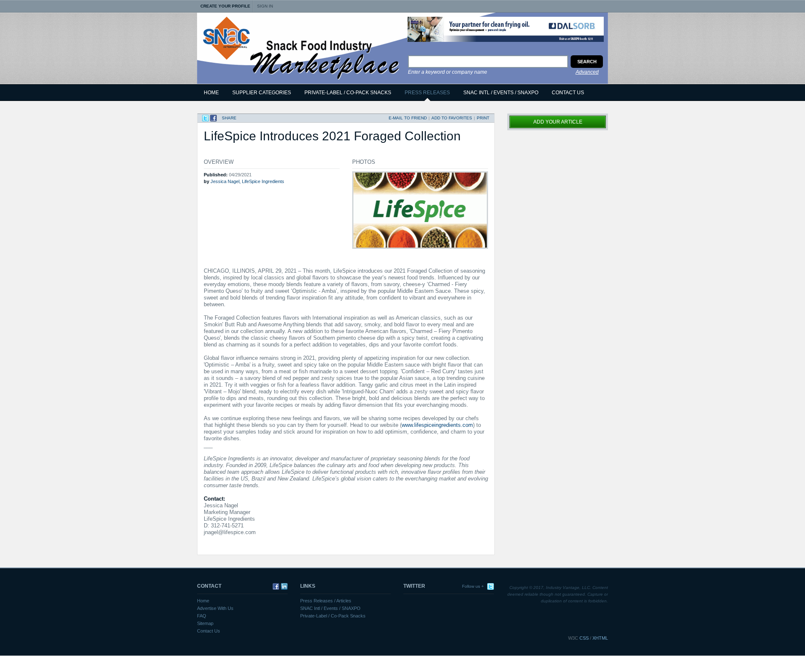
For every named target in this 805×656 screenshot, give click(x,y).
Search (587, 61)
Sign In (265, 6)
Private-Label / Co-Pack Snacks (333, 615)
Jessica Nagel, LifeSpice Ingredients (247, 181)
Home (211, 93)
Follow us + (473, 586)
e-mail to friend (408, 118)
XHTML (600, 638)
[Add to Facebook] (213, 118)
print (483, 118)
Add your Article (557, 122)
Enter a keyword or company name (447, 72)
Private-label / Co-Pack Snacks (347, 93)
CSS (584, 638)
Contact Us (568, 93)
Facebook (275, 586)
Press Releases (427, 93)
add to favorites (451, 118)
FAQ (201, 615)
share (229, 118)
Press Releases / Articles (325, 600)
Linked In (283, 586)
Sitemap (205, 623)
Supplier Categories (261, 93)
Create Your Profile (225, 6)
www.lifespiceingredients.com (437, 425)
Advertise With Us (215, 608)
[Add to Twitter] (205, 118)
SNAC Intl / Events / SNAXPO (500, 93)
